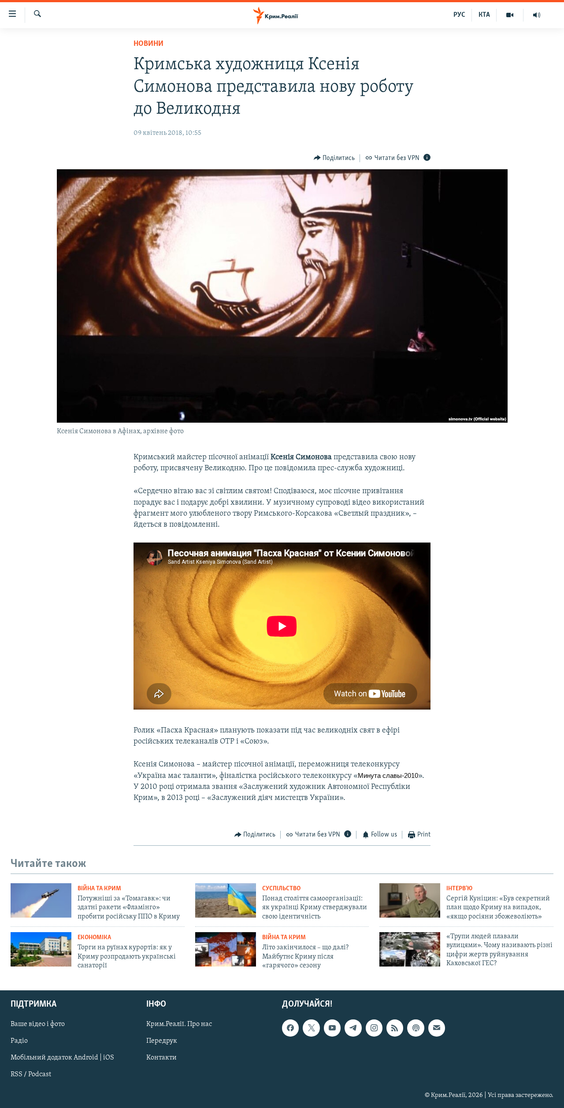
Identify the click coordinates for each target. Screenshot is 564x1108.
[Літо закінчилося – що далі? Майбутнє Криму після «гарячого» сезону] (225, 949)
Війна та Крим (99, 888)
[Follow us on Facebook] (290, 1028)
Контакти (161, 1058)
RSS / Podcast (31, 1074)
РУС (459, 15)
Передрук (161, 1041)
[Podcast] (415, 1028)
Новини (148, 44)
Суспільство (281, 888)
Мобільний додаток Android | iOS (62, 1058)
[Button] (334, 158)
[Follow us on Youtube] (332, 1028)
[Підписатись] (436, 1028)
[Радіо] (536, 15)
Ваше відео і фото (38, 1024)
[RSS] (394, 1028)
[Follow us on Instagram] (374, 1028)
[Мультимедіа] (510, 15)
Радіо (19, 1041)
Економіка (94, 937)
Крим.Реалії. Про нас (179, 1024)
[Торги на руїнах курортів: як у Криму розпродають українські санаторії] (41, 949)
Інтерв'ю (459, 888)
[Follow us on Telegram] (353, 1028)
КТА (484, 15)
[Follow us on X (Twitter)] (311, 1028)
